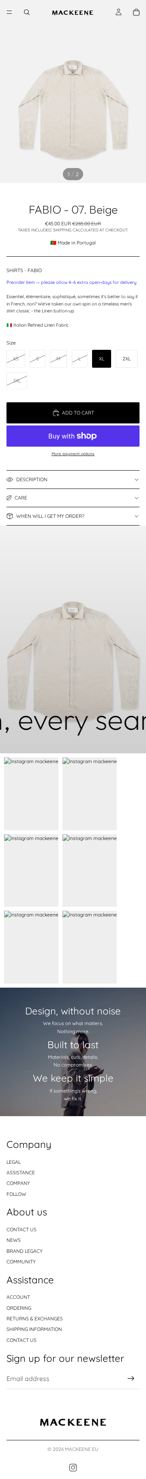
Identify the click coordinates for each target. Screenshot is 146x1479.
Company (18, 1183)
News (13, 1240)
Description (31, 479)
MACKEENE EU (82, 1449)
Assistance (20, 1172)
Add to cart (78, 413)
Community (21, 1262)
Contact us (21, 1229)
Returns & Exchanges (34, 1318)
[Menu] (9, 12)
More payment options (73, 453)
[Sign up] (131, 1378)
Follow (16, 1194)
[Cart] (136, 12)
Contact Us (21, 1340)
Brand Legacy (24, 1251)
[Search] (27, 12)
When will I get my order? (50, 516)
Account (18, 1297)
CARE (21, 498)
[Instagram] (73, 1467)
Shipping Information (34, 1329)
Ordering (18, 1307)
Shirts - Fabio (24, 270)
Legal (13, 1161)
